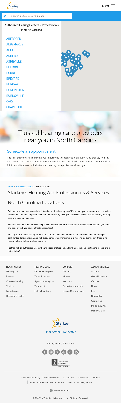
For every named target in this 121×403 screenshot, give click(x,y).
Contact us (96, 301)
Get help (67, 271)
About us (96, 271)
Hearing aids (12, 271)
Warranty (67, 281)
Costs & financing (14, 281)
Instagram (51, 352)
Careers (95, 281)
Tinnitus (10, 286)
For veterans (12, 291)
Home (11, 186)
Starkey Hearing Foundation (60, 343)
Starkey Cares (98, 310)
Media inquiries (98, 306)
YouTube (63, 352)
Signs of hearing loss (44, 281)
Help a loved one (43, 291)
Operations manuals (73, 286)
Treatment (40, 286)
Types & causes (42, 276)
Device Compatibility (73, 291)
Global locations (99, 276)
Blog (93, 291)
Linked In (69, 352)
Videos (66, 276)
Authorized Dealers (25, 186)
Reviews (10, 276)
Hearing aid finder (15, 296)
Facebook (44, 352)
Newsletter (96, 296)
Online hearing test (44, 271)
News (94, 286)
